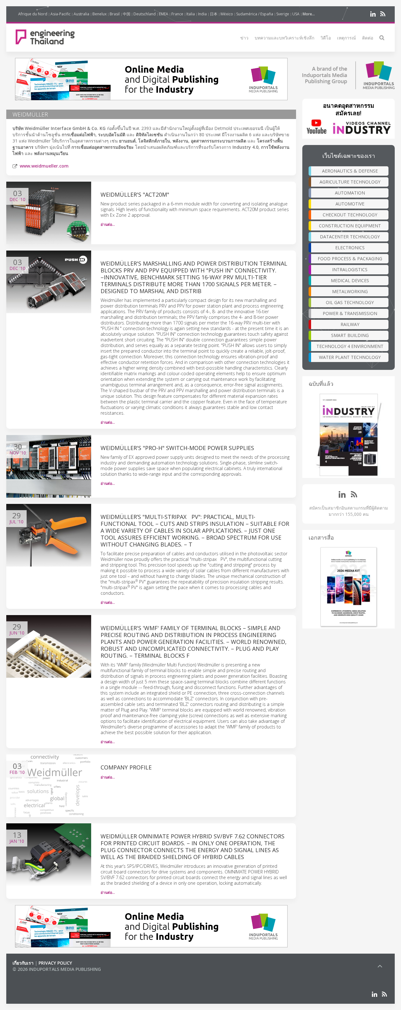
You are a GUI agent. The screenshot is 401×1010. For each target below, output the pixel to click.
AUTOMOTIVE (350, 204)
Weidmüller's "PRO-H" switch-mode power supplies (177, 448)
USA (295, 14)
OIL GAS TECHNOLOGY (350, 302)
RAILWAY (350, 324)
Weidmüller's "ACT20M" (135, 194)
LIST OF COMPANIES (34, 975)
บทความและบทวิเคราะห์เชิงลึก (284, 38)
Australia (81, 14)
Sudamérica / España (254, 14)
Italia (190, 14)
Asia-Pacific (60, 14)
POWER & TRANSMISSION (350, 313)
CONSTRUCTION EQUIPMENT (350, 226)
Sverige (282, 14)
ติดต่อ (367, 38)
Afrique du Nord (32, 14)
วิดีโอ (325, 38)
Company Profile (126, 767)
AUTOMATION (350, 193)
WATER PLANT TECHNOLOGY (350, 357)
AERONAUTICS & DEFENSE (350, 171)
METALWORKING (350, 291)
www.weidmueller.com (44, 166)
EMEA (163, 14)
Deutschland (144, 14)
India (202, 14)
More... (309, 14)
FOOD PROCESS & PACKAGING (350, 259)
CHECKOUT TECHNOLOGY (350, 215)
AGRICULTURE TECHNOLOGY (350, 182)
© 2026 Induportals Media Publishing (57, 969)
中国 (126, 14)
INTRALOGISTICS (349, 269)
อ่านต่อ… (108, 224)
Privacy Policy (55, 963)
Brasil (115, 14)
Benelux (99, 14)
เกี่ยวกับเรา (23, 963)
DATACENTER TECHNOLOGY (350, 237)
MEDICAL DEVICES (350, 280)
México (227, 14)
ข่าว (244, 38)
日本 (213, 14)
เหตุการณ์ (346, 38)
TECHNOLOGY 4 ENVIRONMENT (349, 346)
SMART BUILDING (350, 335)
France (177, 14)
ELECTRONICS (350, 248)
